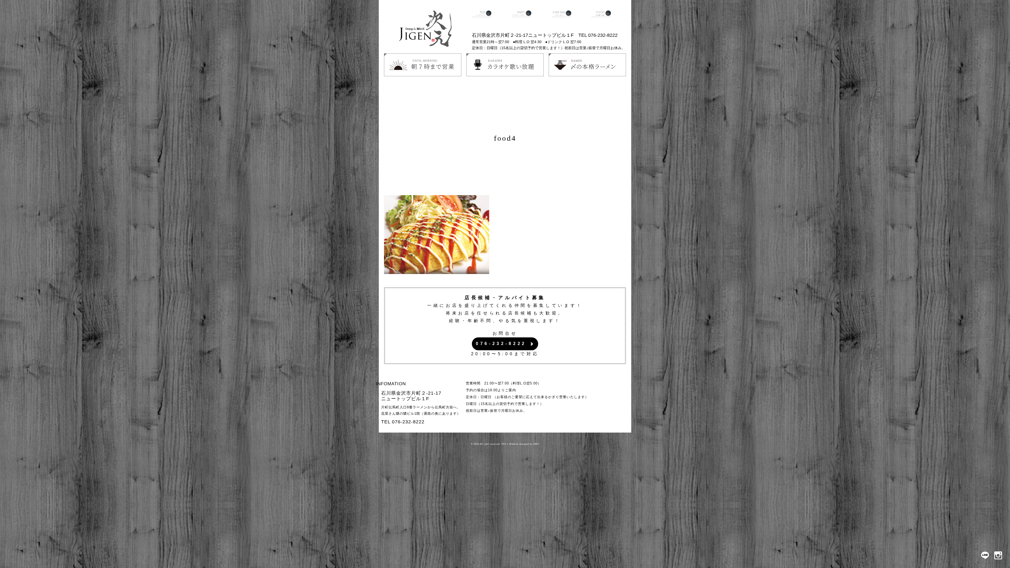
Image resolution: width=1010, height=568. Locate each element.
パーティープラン (521, 18)
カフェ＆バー (561, 18)
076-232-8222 (501, 343)
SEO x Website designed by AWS (520, 444)
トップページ (482, 18)
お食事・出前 (601, 18)
